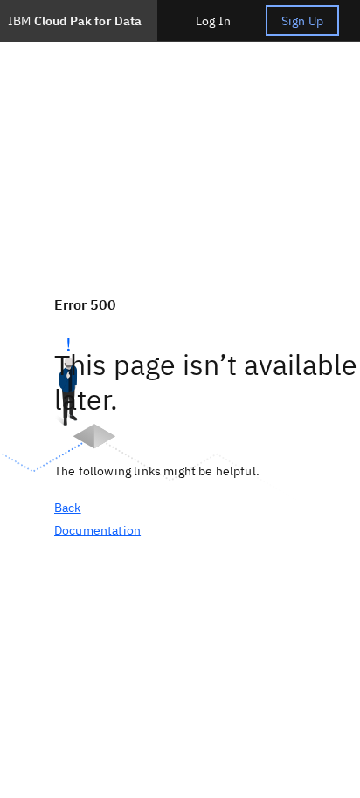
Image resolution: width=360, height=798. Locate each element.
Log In (213, 21)
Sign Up (302, 21)
